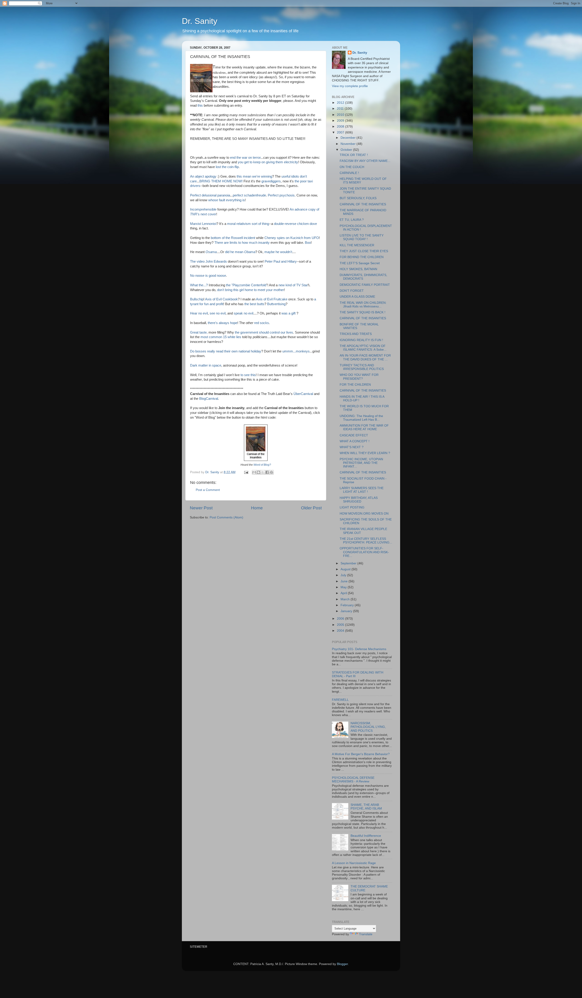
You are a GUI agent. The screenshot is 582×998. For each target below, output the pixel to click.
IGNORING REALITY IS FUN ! (361, 340)
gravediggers (271, 181)
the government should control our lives (264, 332)
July (344, 575)
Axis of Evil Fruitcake (272, 299)
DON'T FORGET (352, 290)
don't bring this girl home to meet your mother (250, 290)
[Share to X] (263, 472)
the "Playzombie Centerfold (246, 285)
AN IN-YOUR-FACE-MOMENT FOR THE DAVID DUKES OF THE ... (365, 357)
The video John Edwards (209, 261)
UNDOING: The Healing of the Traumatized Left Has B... (361, 417)
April (344, 593)
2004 (341, 630)
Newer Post (201, 507)
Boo (308, 242)
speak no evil (243, 313)
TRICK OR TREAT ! (354, 155)
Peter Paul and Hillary (281, 261)
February (348, 605)
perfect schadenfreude (249, 195)
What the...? (199, 285)
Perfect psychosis (281, 195)
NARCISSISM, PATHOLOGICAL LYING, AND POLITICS (368, 726)
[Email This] (254, 472)
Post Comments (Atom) (226, 517)
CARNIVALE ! (349, 173)
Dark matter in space (205, 365)
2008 (341, 126)
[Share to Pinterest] (271, 472)
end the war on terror (245, 157)
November (348, 144)
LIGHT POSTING (352, 507)
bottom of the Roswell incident (233, 238)
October (347, 149)
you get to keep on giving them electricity (268, 162)
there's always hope (222, 323)
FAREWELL (340, 699)
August (346, 569)
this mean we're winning (254, 176)
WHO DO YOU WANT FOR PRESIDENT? (359, 376)
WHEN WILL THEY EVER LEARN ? (365, 453)
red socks (261, 323)
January (347, 611)
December (348, 137)
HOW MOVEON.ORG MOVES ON (364, 513)
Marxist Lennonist (203, 224)
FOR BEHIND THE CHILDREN (362, 257)
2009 (341, 120)
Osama (211, 252)
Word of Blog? (262, 464)
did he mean (240, 252)
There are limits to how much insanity (242, 242)
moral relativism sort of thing (247, 224)
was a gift (288, 313)
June (345, 581)
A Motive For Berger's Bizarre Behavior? (361, 754)
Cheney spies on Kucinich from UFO (291, 238)
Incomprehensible (203, 209)
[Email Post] (246, 472)
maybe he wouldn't (278, 252)
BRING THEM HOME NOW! (221, 181)
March (346, 599)
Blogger (342, 964)
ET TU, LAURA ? (352, 219)
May (344, 587)
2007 (341, 132)
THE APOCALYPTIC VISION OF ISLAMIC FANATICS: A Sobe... (363, 347)
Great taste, (199, 332)
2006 (341, 618)
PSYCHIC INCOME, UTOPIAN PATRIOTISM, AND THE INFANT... (361, 463)
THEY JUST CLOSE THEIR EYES (364, 251)
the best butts (254, 304)
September (349, 563)
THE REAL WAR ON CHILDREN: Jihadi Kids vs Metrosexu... (363, 304)
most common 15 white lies (221, 337)
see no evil (218, 313)
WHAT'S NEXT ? (352, 447)
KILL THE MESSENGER (357, 245)
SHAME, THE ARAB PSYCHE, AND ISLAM (366, 806)
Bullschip (196, 299)
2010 (341, 114)
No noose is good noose (208, 275)
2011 (341, 108)
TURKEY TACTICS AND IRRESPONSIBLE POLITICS (362, 367)
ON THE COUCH (352, 167)
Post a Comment (208, 490)
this (201, 105)
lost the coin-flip (227, 167)
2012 (341, 102)
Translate (365, 934)
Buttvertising (276, 304)
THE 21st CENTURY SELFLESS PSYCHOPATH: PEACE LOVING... (366, 540)
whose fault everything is (226, 200)
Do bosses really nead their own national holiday (225, 351)
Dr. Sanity (199, 21)
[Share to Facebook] (267, 472)
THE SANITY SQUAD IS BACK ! (362, 312)
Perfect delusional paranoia (210, 195)
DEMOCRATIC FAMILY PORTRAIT (365, 285)
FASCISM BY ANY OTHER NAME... (365, 161)
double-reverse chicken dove (295, 224)
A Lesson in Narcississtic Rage (354, 863)
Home (257, 507)
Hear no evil (199, 313)
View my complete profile (350, 86)
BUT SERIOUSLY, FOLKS (358, 198)
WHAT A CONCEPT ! (354, 441)
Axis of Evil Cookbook (221, 299)
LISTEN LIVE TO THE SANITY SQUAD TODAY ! (362, 237)
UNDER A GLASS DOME (357, 296)
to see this (248, 375)
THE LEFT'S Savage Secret (360, 263)
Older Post (311, 507)
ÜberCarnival (303, 394)
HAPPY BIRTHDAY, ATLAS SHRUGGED (359, 499)
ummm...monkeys (296, 351)
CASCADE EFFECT (354, 435)
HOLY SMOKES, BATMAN (358, 269)
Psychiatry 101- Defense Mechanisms (359, 649)
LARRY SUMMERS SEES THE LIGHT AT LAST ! (362, 489)
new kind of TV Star (293, 285)
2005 (341, 624)
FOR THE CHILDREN (355, 384)
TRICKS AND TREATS (356, 334)
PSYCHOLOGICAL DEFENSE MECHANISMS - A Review (353, 779)
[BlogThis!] (258, 472)
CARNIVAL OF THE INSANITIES (363, 204)
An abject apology (203, 176)
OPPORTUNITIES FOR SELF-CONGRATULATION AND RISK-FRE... (364, 552)
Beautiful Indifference (366, 835)
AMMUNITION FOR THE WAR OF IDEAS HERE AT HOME (364, 427)
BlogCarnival (208, 398)
